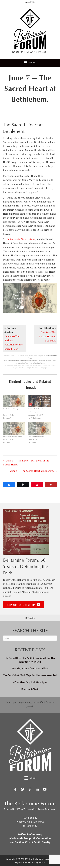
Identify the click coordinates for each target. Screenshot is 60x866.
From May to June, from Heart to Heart (30, 668)
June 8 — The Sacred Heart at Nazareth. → (33, 470)
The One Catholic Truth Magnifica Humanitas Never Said (30, 675)
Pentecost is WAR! (30, 689)
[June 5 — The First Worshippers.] (39, 428)
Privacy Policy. (38, 862)
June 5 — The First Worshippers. (36, 436)
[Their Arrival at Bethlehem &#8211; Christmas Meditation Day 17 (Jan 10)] (39, 401)
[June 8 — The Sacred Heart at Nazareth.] (14, 428)
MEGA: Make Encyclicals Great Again (30, 682)
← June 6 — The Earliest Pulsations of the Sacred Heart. (26, 462)
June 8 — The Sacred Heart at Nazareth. (12, 436)
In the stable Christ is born (21, 239)
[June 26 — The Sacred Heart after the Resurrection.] (14, 401)
